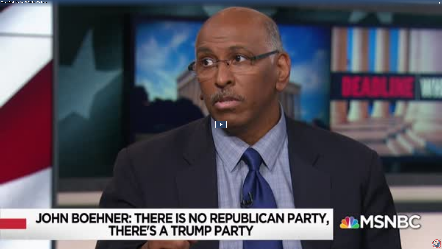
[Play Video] (221, 124)
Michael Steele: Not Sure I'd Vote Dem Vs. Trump (24, 2)
